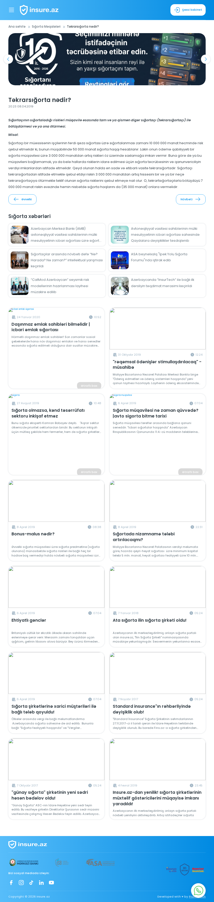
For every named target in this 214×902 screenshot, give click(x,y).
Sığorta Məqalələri (46, 26)
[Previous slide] (8, 59)
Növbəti (187, 199)
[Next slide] (205, 59)
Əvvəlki (26, 199)
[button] (80, 81)
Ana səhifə (17, 26)
